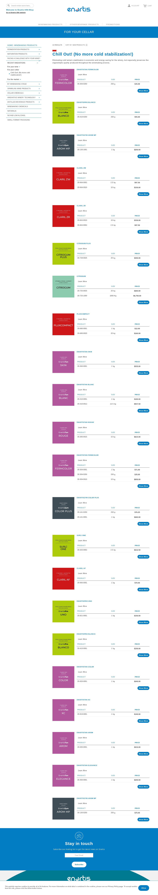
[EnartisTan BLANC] (63, 395)
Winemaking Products (50, 24)
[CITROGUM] (63, 286)
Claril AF (81, 568)
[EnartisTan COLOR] (63, 677)
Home (10, 45)
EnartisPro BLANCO (86, 102)
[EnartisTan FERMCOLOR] (63, 80)
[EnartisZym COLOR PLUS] (63, 508)
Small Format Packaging (18, 120)
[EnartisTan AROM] (63, 743)
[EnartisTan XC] (63, 710)
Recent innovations (16, 63)
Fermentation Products (18, 49)
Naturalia (11, 111)
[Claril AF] (63, 579)
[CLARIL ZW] (63, 178)
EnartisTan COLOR (85, 667)
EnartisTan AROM (85, 732)
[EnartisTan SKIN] (63, 362)
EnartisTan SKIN (84, 352)
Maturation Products (17, 54)
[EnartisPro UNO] (63, 611)
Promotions (113, 24)
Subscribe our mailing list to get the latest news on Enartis (79, 849)
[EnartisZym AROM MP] (63, 145)
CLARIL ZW (81, 168)
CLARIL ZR (81, 206)
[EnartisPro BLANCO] (63, 113)
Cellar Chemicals (15, 93)
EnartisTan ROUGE (85, 422)
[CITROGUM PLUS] (63, 254)
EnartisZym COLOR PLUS (88, 498)
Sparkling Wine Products (19, 88)
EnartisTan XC (83, 700)
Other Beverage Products (84, 24)
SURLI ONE (81, 535)
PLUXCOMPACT (83, 314)
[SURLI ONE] (63, 546)
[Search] (9, 5)
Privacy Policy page (115, 886)
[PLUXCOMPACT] (63, 324)
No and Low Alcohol (16, 115)
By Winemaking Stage (17, 84)
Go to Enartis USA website (16, 12)
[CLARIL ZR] (63, 216)
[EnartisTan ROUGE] (63, 433)
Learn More (82, 74)
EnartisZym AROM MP (86, 135)
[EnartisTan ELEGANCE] (63, 776)
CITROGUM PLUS (84, 243)
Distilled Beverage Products (20, 102)
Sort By (68, 45)
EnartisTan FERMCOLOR (88, 69)
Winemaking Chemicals (17, 106)
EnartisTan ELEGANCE (87, 765)
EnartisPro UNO (84, 601)
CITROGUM (81, 276)
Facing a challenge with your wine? (23, 58)
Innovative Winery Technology (21, 97)
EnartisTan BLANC (85, 384)
